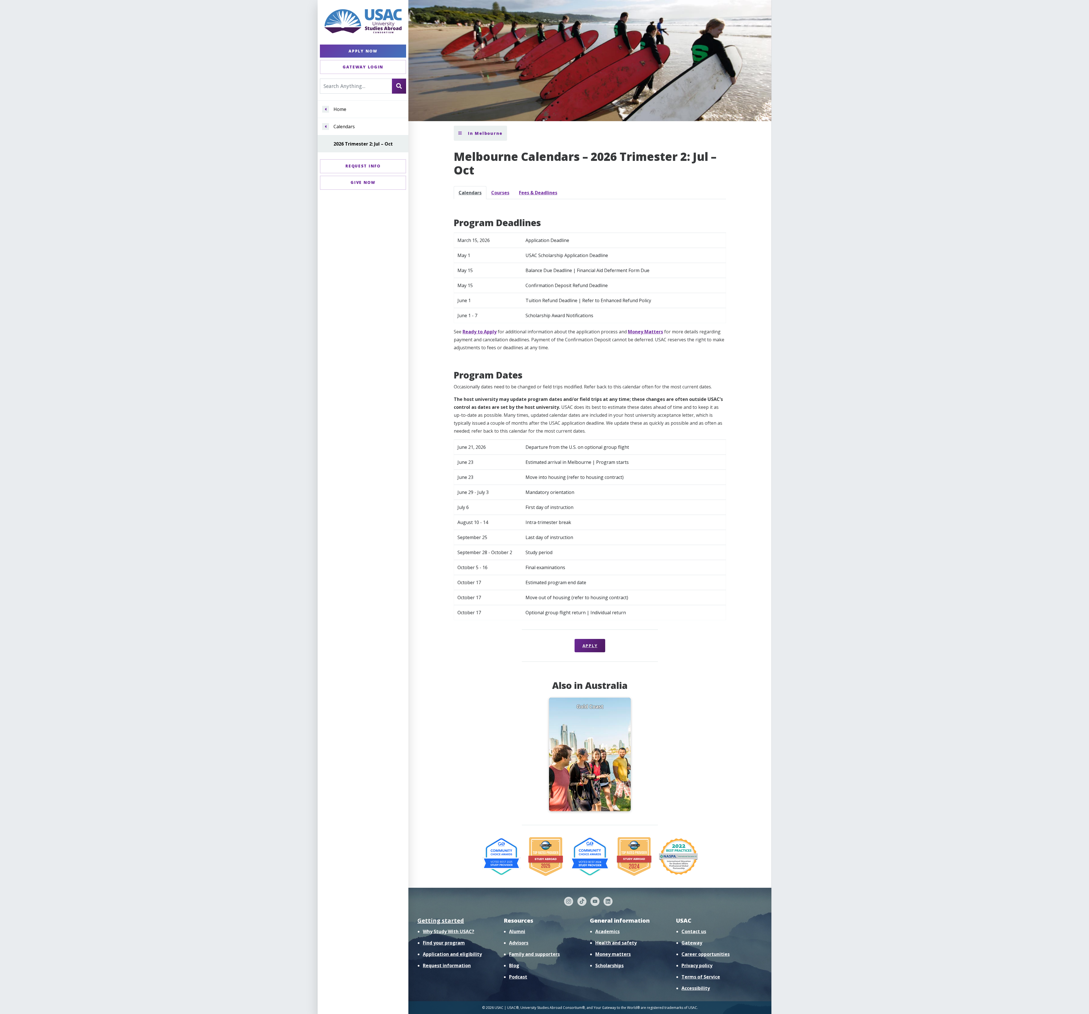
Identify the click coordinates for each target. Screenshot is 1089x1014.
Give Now (363, 182)
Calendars (344, 126)
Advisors (518, 943)
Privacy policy (696, 965)
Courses (500, 193)
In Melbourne (484, 133)
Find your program (444, 943)
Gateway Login (363, 67)
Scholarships (609, 965)
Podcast (518, 977)
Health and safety (616, 943)
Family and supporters (534, 954)
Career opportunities (705, 954)
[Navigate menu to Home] (325, 109)
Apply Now (363, 51)
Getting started (440, 920)
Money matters (613, 954)
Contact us (693, 931)
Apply (590, 645)
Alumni (517, 931)
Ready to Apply (480, 332)
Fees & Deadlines (538, 193)
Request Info (362, 166)
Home (340, 109)
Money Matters (645, 332)
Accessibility (695, 988)
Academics (607, 931)
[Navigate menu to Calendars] (325, 126)
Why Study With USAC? (448, 931)
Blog (514, 965)
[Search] (399, 86)
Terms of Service (700, 977)
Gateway (691, 943)
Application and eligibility (452, 954)
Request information (447, 965)
